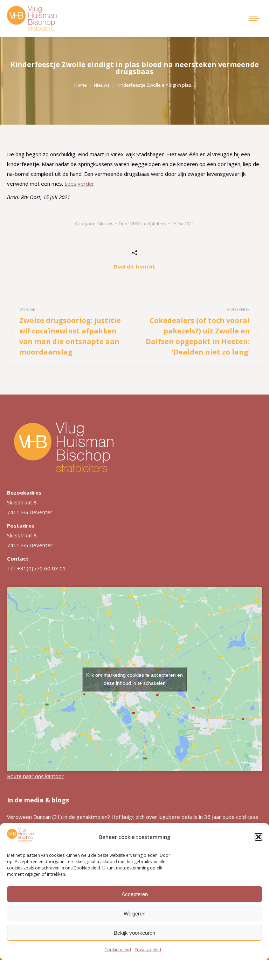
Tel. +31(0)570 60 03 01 (36, 568)
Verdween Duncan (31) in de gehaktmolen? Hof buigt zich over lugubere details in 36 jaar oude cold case (132, 816)
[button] (258, 836)
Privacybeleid (147, 950)
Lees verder (79, 183)
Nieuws (105, 223)
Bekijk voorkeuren (134, 933)
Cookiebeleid (117, 950)
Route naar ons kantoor (35, 776)
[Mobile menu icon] (254, 18)
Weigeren (134, 913)
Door (142, 223)
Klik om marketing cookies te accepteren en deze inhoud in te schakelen (134, 679)
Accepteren (135, 894)
